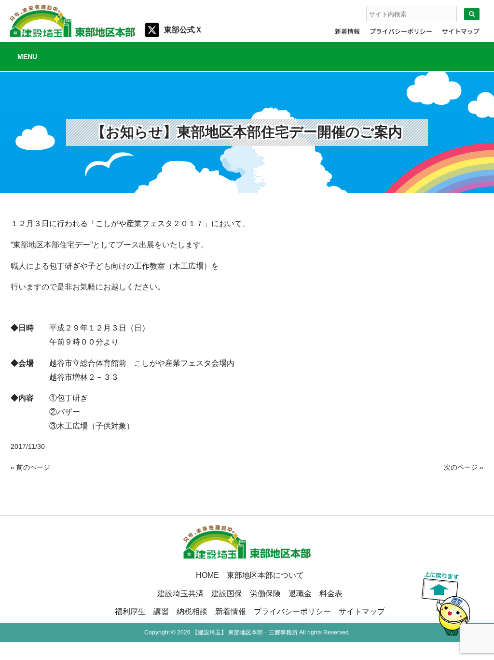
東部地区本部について (265, 575)
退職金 (300, 593)
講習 (161, 611)
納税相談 (192, 611)
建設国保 (226, 593)
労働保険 (265, 593)
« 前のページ (30, 467)
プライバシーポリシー (401, 31)
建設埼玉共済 (180, 593)
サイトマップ (461, 31)
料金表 (331, 593)
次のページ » (463, 467)
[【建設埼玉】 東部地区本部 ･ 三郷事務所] (72, 33)
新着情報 (347, 31)
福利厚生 (130, 611)
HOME (207, 575)
